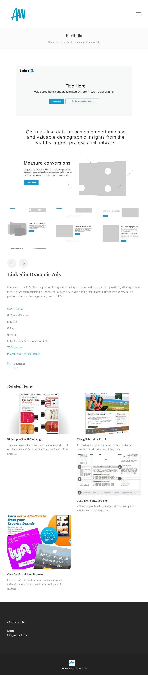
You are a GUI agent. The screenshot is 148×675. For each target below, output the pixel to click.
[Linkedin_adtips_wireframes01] (74, 133)
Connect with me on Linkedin (25, 354)
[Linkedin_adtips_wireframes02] (27, 230)
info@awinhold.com (17, 635)
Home (51, 42)
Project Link (16, 309)
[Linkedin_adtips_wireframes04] (120, 230)
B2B (16, 368)
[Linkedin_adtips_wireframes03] (74, 230)
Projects (64, 42)
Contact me (16, 347)
